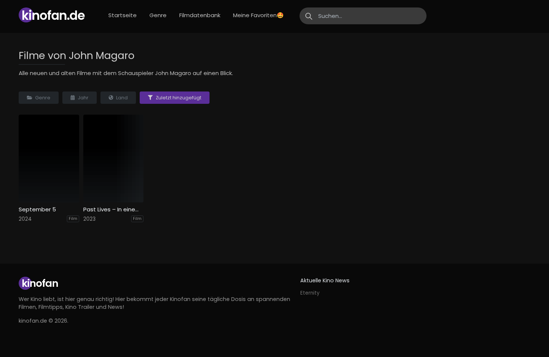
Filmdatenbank (199, 15)
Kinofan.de (53, 15)
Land (121, 97)
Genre (42, 97)
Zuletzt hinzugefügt (178, 97)
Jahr (83, 97)
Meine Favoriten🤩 (258, 15)
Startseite (122, 15)
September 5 (37, 209)
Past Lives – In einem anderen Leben (113, 209)
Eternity (310, 293)
